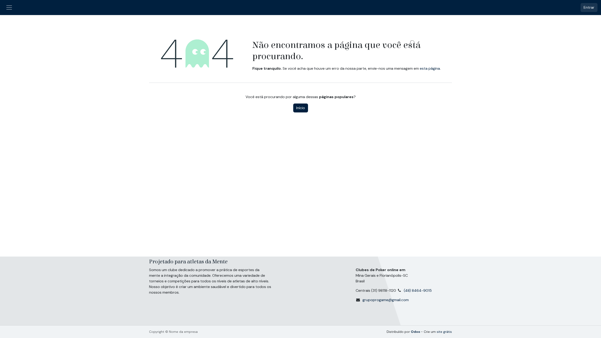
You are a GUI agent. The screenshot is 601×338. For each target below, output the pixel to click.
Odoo (416, 332)
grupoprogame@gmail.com (385, 299)
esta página (430, 68)
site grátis (444, 332)
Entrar (589, 7)
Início (300, 107)
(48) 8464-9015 (419, 290)
